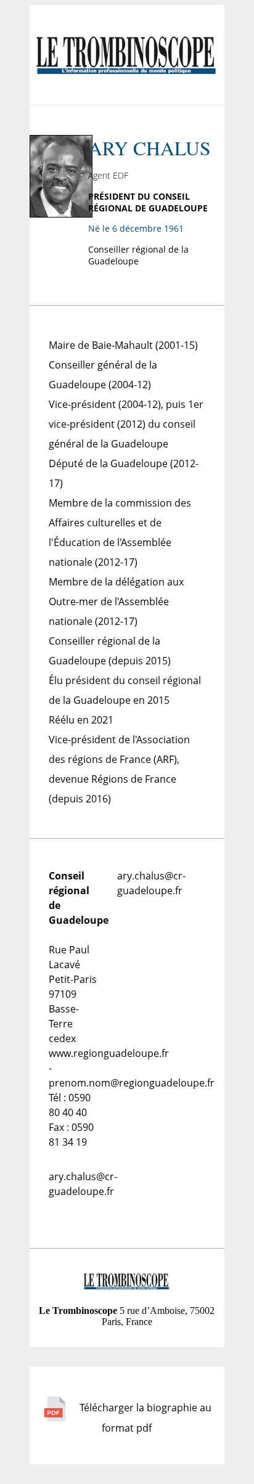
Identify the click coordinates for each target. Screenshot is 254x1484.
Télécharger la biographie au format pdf (144, 1418)
